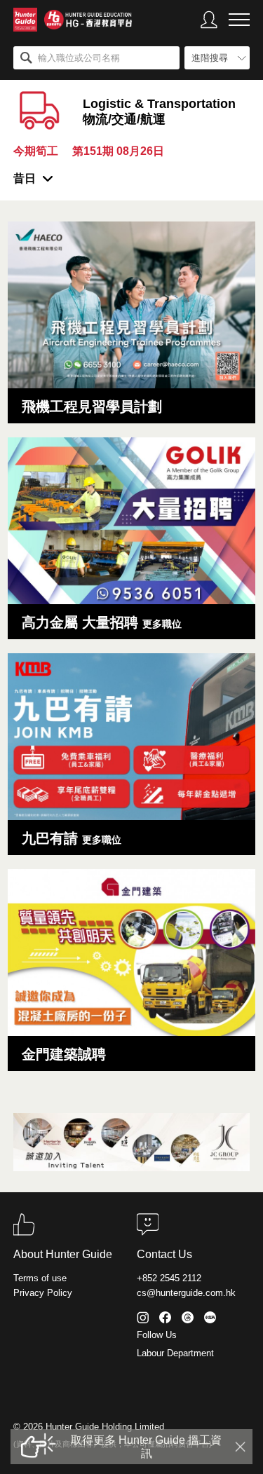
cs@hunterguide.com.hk (186, 1293)
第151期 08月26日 (118, 151)
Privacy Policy (42, 1293)
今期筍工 (35, 151)
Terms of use (40, 1278)
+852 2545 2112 (169, 1278)
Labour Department (175, 1353)
